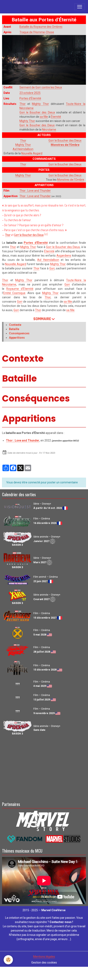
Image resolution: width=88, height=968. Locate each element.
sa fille (44, 116)
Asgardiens (63, 255)
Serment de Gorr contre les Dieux (40, 87)
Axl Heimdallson (23, 149)
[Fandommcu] (44, 838)
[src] (46, 234)
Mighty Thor (40, 103)
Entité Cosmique (14, 293)
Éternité (56, 116)
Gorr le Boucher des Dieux (37, 112)
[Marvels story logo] (44, 820)
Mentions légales (44, 956)
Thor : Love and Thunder (35, 190)
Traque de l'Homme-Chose (36, 32)
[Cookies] (8, 959)
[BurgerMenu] (79, 6)
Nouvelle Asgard (31, 153)
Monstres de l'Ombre (65, 144)
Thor (22, 103)
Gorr (52, 268)
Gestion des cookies (44, 962)
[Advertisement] (44, 767)
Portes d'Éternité (30, 98)
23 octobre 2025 (30, 92)
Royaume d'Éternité (19, 288)
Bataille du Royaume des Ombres (40, 26)
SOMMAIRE (42, 319)
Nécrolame (49, 129)
